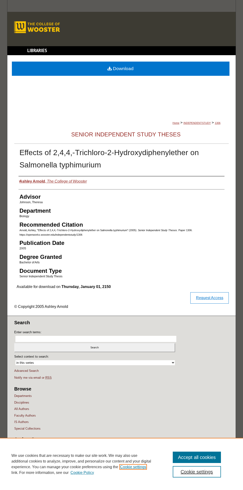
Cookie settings (133, 467)
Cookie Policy (82, 473)
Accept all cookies (197, 457)
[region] (121, 464)
